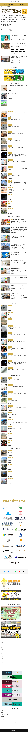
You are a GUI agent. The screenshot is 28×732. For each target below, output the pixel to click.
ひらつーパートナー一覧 (5, 588)
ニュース (2, 644)
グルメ (2, 647)
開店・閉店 (3, 645)
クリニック (3, 655)
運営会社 (2, 716)
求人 (1, 660)
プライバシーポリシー (4, 714)
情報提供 (2, 710)
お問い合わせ (3, 665)
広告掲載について (4, 718)
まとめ (2, 649)
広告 (1, 664)
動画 (1, 653)
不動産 (2, 662)
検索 (25, 725)
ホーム (2, 642)
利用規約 (2, 712)
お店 (1, 651)
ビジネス (2, 658)
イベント (2, 656)
